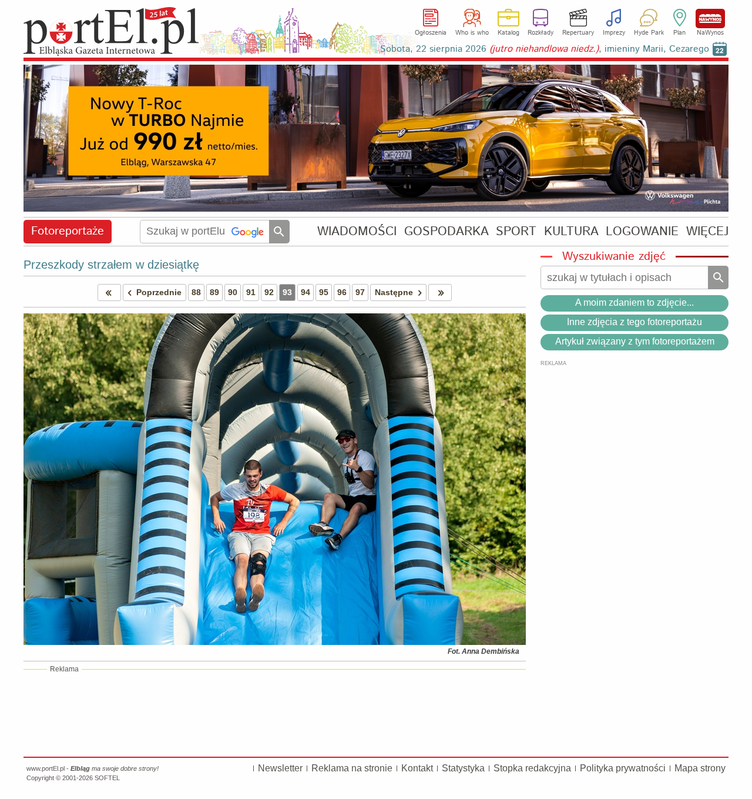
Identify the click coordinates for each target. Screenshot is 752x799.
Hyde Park (649, 33)
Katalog (508, 33)
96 (342, 292)
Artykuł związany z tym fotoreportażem (634, 341)
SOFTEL (107, 777)
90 (232, 292)
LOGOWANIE (642, 231)
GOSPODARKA (446, 231)
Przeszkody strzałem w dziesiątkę (111, 264)
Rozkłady (540, 33)
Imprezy (614, 33)
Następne (394, 292)
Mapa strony (700, 768)
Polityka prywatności (623, 768)
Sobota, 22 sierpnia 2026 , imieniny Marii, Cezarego (544, 49)
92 (269, 292)
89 (214, 292)
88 (196, 292)
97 (360, 292)
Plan (679, 33)
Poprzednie (159, 292)
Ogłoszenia (430, 33)
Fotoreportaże (67, 231)
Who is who (472, 33)
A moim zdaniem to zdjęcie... (634, 302)
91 (251, 292)
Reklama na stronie (351, 768)
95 (323, 292)
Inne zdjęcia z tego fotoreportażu (634, 322)
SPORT (516, 231)
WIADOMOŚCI (357, 231)
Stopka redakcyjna (532, 768)
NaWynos (710, 18)
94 (305, 292)
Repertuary (578, 33)
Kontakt (417, 768)
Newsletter (280, 768)
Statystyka (463, 768)
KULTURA (571, 231)
